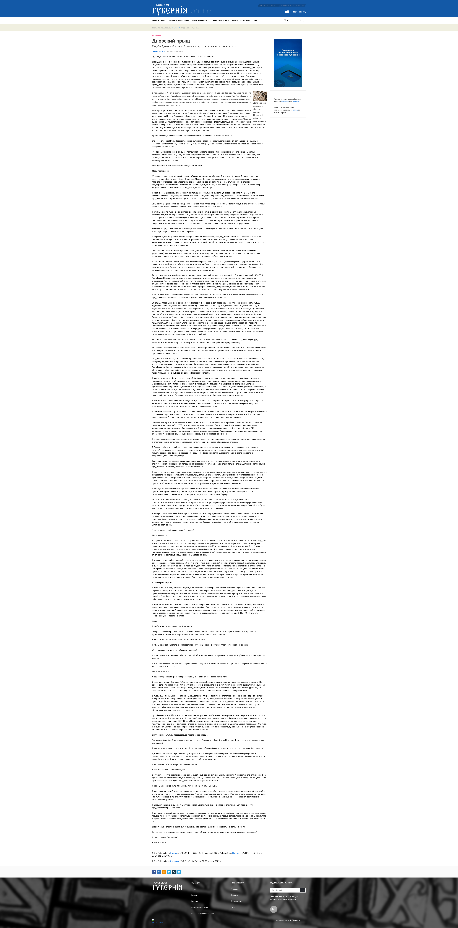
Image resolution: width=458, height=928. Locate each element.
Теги (286, 20)
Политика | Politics (200, 20)
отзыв (295, 110)
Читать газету (298, 11)
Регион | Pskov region (241, 20)
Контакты (194, 901)
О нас (193, 889)
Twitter (233, 907)
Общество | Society (220, 20)
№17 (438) (176, 28)
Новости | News (159, 20)
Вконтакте (297, 101)
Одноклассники (236, 901)
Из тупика (237, 853)
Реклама (194, 895)
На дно (173, 853)
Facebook (285, 101)
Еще (255, 20)
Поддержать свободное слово (202, 913)
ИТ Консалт (295, 920)
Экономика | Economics (179, 20)
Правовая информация (199, 907)
